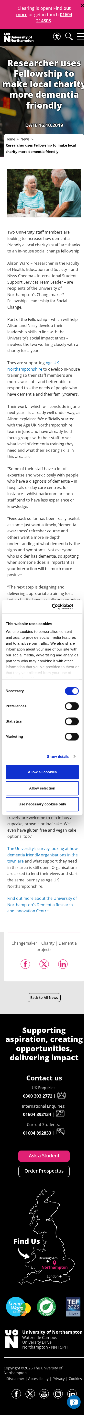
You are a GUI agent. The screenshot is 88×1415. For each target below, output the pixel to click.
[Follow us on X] (30, 1393)
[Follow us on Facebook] (16, 1393)
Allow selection (42, 788)
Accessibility (38, 1378)
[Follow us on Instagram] (58, 1393)
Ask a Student (44, 1155)
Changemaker (24, 943)
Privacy (59, 1378)
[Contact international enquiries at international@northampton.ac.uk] (60, 1113)
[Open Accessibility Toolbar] (56, 36)
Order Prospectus (44, 1171)
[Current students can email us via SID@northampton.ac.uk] (60, 1132)
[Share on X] (44, 964)
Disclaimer (15, 1378)
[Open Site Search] (69, 36)
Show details (58, 756)
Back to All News (44, 997)
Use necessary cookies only (42, 804)
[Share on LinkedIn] (62, 964)
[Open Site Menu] (81, 36)
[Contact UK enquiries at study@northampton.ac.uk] (61, 1095)
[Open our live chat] (74, 1402)
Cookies (75, 1378)
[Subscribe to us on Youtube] (44, 1393)
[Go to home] (18, 37)
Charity (48, 943)
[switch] (72, 706)
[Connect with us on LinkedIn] (71, 1393)
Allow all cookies (42, 772)
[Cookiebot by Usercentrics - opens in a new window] (59, 606)
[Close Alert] (82, 5)
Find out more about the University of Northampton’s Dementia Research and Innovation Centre (42, 905)
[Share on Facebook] (25, 964)
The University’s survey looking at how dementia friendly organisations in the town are (42, 855)
